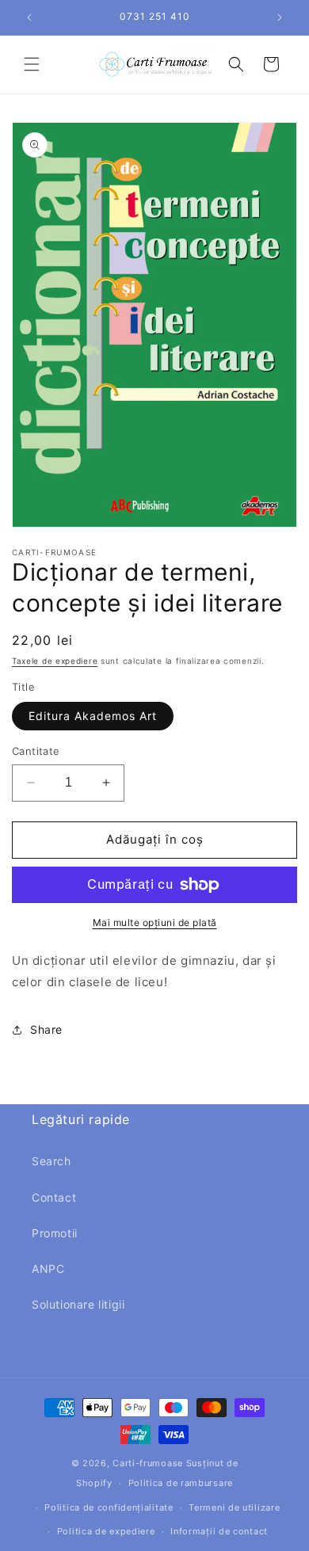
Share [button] (46, 1029)
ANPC (48, 1268)
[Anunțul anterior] (29, 17)
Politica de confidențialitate (108, 1507)
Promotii (55, 1233)
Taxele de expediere (54, 660)
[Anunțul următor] (279, 17)
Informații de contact (219, 1531)
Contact (54, 1197)
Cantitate (36, 751)
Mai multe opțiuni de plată (155, 922)
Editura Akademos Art (93, 715)
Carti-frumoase (148, 1463)
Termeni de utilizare (234, 1507)
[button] (31, 64)
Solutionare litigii (78, 1304)
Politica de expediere (106, 1531)
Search (51, 1161)
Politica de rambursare (180, 1482)
